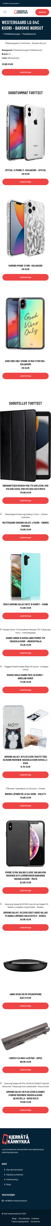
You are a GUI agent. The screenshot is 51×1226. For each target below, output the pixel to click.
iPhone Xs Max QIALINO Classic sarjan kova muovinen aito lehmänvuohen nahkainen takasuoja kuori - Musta (25, 875)
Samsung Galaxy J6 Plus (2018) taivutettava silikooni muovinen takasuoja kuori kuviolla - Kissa (25, 760)
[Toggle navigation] (5, 12)
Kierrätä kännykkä (14, 1169)
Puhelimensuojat (12, 34)
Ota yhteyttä (24, 1218)
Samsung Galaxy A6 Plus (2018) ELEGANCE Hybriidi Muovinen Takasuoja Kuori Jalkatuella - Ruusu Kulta (25, 1095)
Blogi (8, 1184)
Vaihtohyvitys (12, 1179)
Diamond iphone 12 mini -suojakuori (25, 265)
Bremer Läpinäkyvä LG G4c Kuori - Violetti (25, 793)
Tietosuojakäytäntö (20, 1221)
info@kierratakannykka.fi (11, 3)
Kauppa (42, 12)
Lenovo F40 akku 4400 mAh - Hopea (25, 1058)
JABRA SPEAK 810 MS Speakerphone (25, 994)
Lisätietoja (25, 72)
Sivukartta (35, 1221)
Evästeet (35, 1218)
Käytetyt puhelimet (14, 1174)
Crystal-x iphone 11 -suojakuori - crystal (25, 170)
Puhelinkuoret (29, 34)
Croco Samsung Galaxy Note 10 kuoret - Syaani (25, 604)
